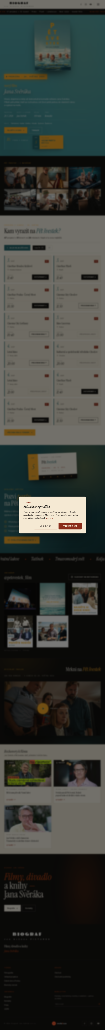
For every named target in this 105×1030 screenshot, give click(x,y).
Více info (49, 518)
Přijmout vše (70, 526)
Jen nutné (45, 526)
